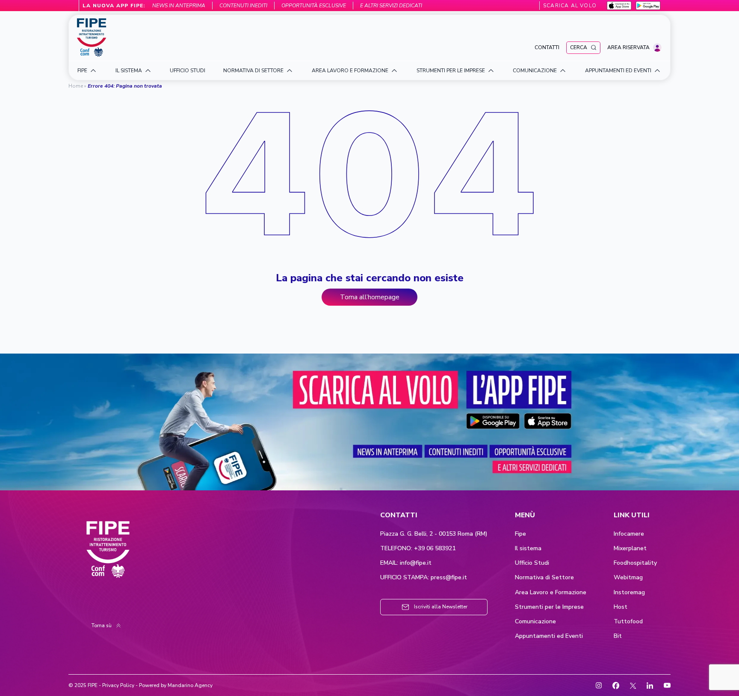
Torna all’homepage (369, 297)
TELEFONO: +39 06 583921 (417, 548)
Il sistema (528, 548)
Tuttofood (628, 621)
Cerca (578, 47)
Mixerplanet (630, 548)
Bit (618, 636)
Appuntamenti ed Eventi (549, 636)
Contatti (547, 47)
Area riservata (628, 47)
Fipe (520, 534)
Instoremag (629, 592)
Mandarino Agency (190, 685)
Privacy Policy (118, 685)
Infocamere (629, 534)
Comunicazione (535, 621)
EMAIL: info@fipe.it (406, 563)
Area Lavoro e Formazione (550, 592)
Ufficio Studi (532, 563)
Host (620, 607)
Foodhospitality (635, 563)
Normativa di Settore (544, 577)
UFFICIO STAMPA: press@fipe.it (423, 577)
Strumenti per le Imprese (549, 607)
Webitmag (628, 577)
